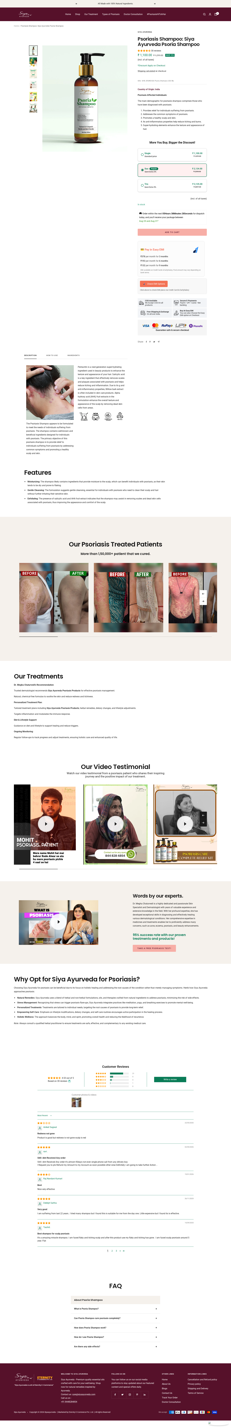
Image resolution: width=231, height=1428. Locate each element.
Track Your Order (170, 1397)
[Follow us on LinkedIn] (144, 1394)
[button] (144, 50)
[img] (43, 1123)
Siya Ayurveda (145, 32)
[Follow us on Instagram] (130, 1394)
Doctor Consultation (133, 14)
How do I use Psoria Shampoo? (89, 1337)
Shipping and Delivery (198, 1388)
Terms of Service (195, 1393)
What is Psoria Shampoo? (86, 1308)
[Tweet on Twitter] (154, 342)
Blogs (164, 1388)
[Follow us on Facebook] (115, 1394)
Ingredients (73, 355)
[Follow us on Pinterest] (137, 1394)
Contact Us (167, 1393)
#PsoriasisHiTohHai (156, 14)
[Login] (210, 14)
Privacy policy (194, 1384)
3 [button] (116, 1251)
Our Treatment (91, 14)
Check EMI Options (156, 284)
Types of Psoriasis (111, 14)
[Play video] (46, 824)
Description (30, 355)
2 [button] (112, 1251)
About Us (166, 1384)
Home (68, 14)
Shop (77, 14)
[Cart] (215, 14)
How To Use (52, 355)
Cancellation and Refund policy (202, 1379)
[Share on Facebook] (146, 342)
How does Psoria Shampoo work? (90, 1327)
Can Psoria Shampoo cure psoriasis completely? (97, 1318)
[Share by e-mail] (158, 342)
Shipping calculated (146, 71)
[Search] (204, 14)
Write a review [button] (170, 1079)
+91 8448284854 (69, 1401)
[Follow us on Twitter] (122, 1394)
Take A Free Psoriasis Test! (154, 948)
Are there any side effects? (87, 1346)
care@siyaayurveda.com (83, 1394)
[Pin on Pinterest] (150, 342)
